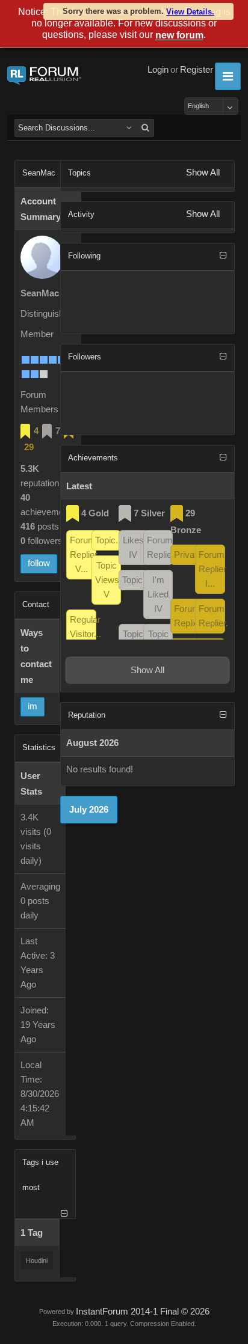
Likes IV (133, 548)
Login (158, 70)
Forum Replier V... (83, 555)
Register (196, 70)
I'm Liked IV (158, 594)
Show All (203, 172)
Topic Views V (107, 580)
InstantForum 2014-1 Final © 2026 (142, 1311)
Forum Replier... (160, 548)
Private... (187, 555)
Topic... (108, 540)
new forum (179, 36)
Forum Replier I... (212, 569)
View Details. (190, 11)
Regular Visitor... (83, 627)
